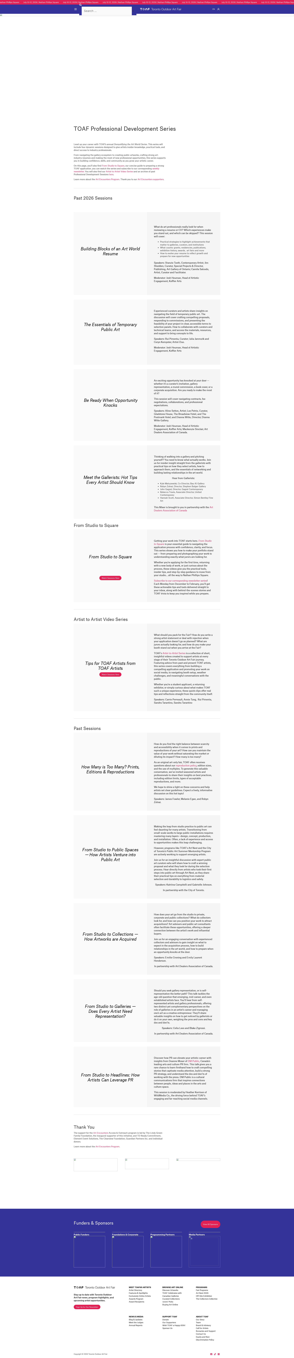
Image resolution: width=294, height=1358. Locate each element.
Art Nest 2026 (202, 1293)
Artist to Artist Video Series (119, 171)
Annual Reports (135, 1325)
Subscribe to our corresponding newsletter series (180, 580)
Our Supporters (169, 1322)
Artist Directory (135, 1290)
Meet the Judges (136, 1322)
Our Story (200, 1319)
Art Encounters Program (107, 179)
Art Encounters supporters (151, 179)
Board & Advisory (203, 1325)
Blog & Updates (135, 1319)
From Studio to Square (113, 165)
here (111, 174)
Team (198, 1322)
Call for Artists (202, 1328)
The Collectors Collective (206, 1299)
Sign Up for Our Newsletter (87, 1307)
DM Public (193, 1061)
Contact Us (201, 1334)
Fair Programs (202, 1290)
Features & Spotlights (138, 1293)
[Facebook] (211, 1354)
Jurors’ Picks (167, 1301)
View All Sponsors (210, 1224)
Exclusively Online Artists (140, 1296)
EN (213, 9)
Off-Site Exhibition (204, 1296)
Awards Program (136, 1299)
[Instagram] (218, 1354)
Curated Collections (171, 1299)
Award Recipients (136, 1301)
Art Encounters (100, 1132)
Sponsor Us (167, 1328)
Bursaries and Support (206, 1331)
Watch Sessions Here (110, 578)
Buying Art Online (170, 1304)
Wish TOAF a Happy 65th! (173, 1325)
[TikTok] (215, 1354)
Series (173, 653)
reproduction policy (186, 765)
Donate (165, 1319)
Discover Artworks (170, 1290)
